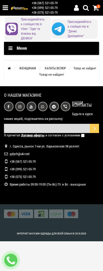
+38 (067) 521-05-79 (45, 3)
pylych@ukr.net (20, 154)
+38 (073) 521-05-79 (45, 12)
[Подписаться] (94, 128)
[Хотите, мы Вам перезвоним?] (11, 260)
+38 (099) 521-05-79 (45, 8)
